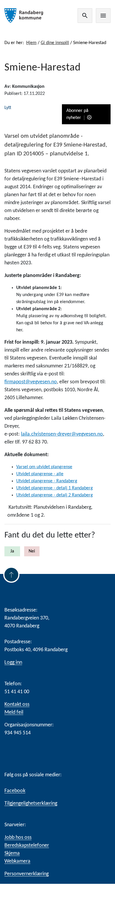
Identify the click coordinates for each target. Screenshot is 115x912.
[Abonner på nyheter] (90, 117)
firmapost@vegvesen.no (30, 382)
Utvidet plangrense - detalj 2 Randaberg (54, 495)
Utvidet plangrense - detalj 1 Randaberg (54, 488)
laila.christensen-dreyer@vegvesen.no (62, 434)
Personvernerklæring (26, 874)
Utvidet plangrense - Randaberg (46, 481)
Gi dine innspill (55, 43)
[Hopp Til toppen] (11, 575)
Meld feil (13, 712)
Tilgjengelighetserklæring (30, 803)
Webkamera (17, 861)
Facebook (14, 791)
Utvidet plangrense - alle (39, 474)
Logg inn (13, 662)
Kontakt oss (16, 704)
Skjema (12, 853)
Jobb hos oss (18, 837)
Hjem (31, 43)
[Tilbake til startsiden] (24, 15)
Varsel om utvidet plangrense (44, 467)
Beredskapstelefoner (26, 845)
